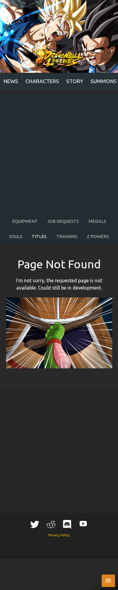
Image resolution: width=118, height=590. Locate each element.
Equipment (25, 221)
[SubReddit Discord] (67, 524)
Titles (39, 236)
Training (66, 236)
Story (74, 81)
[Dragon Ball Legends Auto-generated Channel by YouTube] (83, 523)
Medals (97, 221)
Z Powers (98, 236)
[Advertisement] (59, 152)
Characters (42, 81)
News (11, 81)
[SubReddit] (51, 524)
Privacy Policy (59, 535)
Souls (15, 236)
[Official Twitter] (35, 524)
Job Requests (63, 221)
